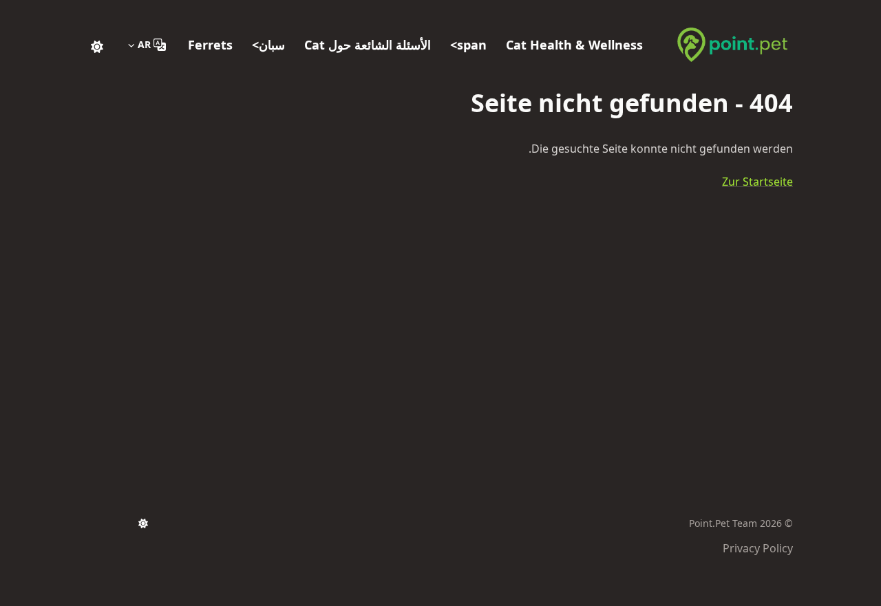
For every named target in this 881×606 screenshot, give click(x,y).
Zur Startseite (757, 181)
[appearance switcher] (97, 44)
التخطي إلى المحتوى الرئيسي (707, 12)
